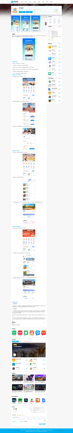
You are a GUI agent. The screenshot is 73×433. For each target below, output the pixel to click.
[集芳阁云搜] (49, 54)
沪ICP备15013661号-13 (44, 431)
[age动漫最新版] (49, 96)
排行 (47, 1)
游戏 (26, 1)
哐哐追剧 (53, 92)
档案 (51, 1)
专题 (43, 1)
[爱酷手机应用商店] (49, 89)
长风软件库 (53, 80)
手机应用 (15, 4)
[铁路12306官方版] (13, 364)
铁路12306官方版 (18, 363)
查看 (26, 364)
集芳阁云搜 (53, 53)
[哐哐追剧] (49, 93)
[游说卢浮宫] (13, 368)
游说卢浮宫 (17, 367)
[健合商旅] (30, 364)
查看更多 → (44, 373)
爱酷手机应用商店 (54, 88)
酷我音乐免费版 (54, 46)
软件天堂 (53, 57)
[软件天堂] (49, 58)
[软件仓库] (49, 50)
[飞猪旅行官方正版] (13, 360)
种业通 (53, 72)
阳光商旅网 (34, 367)
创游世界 (53, 99)
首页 (22, 1)
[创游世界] (49, 100)
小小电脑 (53, 61)
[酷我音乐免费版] (49, 47)
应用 (30, 1)
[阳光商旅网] (30, 368)
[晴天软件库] (49, 66)
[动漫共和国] (49, 85)
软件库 (34, 1)
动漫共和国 (53, 84)
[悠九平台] (49, 69)
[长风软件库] (49, 81)
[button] (12, 23)
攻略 (39, 1)
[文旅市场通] (30, 360)
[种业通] (49, 73)
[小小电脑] (49, 62)
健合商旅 (34, 363)
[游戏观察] (14, 2)
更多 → (45, 339)
